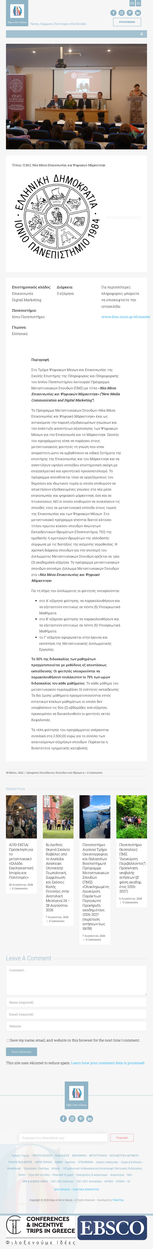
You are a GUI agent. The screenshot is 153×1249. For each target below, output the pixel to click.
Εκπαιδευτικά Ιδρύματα (70, 772)
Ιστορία (56, 1168)
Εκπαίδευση (47, 772)
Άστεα (22, 1174)
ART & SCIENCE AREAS (35, 1181)
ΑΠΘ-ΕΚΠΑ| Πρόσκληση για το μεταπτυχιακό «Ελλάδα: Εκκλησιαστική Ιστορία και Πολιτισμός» (21, 861)
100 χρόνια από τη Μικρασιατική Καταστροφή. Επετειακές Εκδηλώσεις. (103, 1168)
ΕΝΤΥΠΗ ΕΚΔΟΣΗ (42, 1155)
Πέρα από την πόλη (39, 1174)
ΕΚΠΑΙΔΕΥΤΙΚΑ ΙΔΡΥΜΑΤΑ (124, 1155)
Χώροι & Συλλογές (131, 1162)
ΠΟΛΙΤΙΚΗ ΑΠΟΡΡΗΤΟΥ (86, 1189)
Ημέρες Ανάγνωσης (107, 1162)
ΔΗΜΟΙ (58, 1162)
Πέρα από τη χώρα (62, 1174)
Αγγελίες (70, 1162)
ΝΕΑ (129, 1174)
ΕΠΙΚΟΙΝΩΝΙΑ (85, 1162)
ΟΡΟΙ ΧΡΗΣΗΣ (62, 1189)
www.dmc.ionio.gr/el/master (125, 316)
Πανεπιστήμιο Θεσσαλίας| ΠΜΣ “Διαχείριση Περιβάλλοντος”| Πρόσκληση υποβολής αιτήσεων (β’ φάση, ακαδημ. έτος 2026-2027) (132, 868)
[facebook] (113, 13)
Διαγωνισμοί (117, 1174)
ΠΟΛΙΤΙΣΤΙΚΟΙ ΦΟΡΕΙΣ (20, 1162)
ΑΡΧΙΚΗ (108, 1181)
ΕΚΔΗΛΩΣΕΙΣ (62, 1155)
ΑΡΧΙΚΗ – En (123, 1181)
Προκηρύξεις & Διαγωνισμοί (92, 1174)
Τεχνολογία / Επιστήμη (36, 1168)
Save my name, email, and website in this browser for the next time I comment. (75, 1040)
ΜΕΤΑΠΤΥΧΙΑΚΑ (98, 1155)
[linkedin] (138, 13)
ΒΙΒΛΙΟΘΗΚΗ (79, 1155)
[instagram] (122, 13)
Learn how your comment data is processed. (108, 1062)
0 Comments (94, 772)
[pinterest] (130, 13)
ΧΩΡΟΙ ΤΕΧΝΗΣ (43, 1162)
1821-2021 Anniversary (89, 1181)
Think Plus (118, 1200)
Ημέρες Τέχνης (21, 1155)
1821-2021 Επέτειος (62, 1181)
